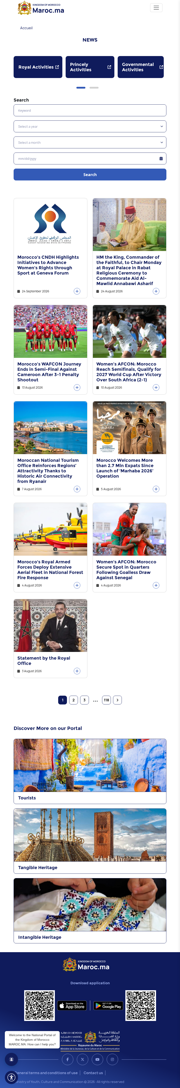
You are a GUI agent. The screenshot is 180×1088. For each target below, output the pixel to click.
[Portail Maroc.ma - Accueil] (86, 963)
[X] (82, 1059)
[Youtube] (97, 1059)
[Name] (156, 7)
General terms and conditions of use (46, 1072)
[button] (80, 88)
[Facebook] (67, 1059)
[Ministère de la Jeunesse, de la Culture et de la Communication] (90, 1041)
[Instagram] (112, 1059)
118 (106, 700)
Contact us (93, 1072)
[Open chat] (11, 1059)
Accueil (26, 27)
